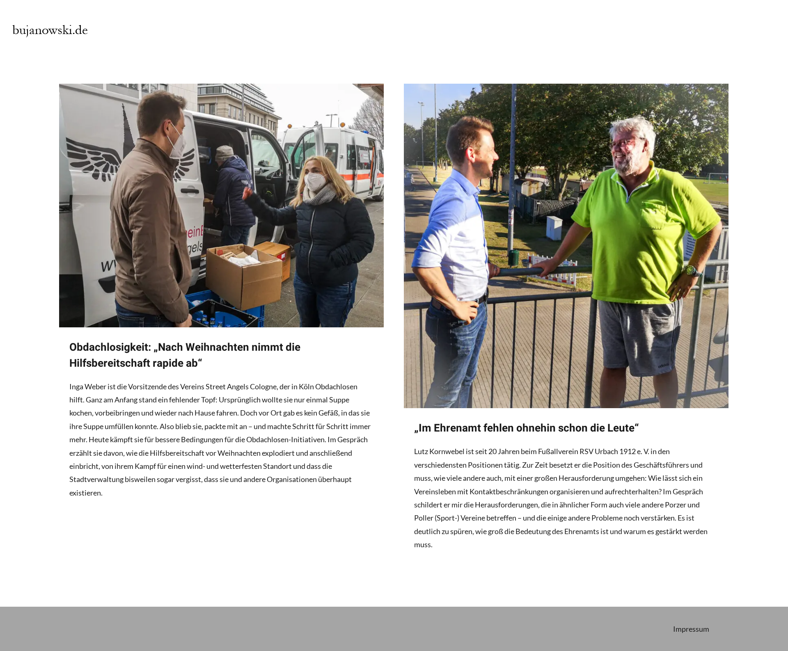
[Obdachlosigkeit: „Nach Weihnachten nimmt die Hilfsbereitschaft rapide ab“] (221, 205)
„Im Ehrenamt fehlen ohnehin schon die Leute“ (526, 428)
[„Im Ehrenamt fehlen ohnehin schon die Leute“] (566, 246)
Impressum (691, 628)
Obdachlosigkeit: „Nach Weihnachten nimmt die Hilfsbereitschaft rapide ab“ (184, 355)
